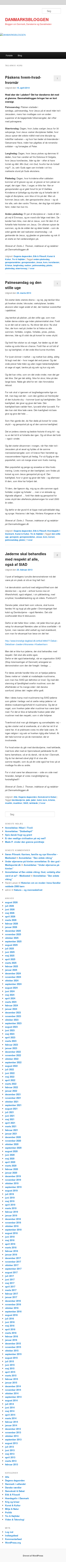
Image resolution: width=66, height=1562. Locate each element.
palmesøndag (38, 265)
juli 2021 (9, 1112)
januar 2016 (11, 1340)
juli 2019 (9, 1194)
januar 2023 (11, 1048)
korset (51, 536)
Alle (15, 796)
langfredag (18, 265)
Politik (8, 1512)
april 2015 (10, 1372)
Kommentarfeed (13, 1539)
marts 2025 (10, 962)
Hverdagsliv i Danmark (17, 1498)
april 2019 (10, 1204)
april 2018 (10, 1243)
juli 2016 (9, 1318)
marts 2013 (10, 1460)
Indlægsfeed (11, 1535)
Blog (20, 55)
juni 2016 (10, 1322)
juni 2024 (10, 991)
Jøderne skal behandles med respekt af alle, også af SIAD (25, 559)
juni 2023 (10, 1030)
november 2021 (13, 1097)
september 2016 (13, 1311)
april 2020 (10, 1162)
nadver (28, 265)
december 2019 (13, 1176)
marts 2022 (10, 1083)
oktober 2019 (11, 1183)
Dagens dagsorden (23, 256)
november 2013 (13, 1432)
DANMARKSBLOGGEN (27, 19)
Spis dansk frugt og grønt (18, 834)
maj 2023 (9, 1033)
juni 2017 (10, 1279)
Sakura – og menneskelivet (28, 889)
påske (49, 265)
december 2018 (13, 1219)
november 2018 (13, 1222)
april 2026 (10, 916)
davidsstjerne (18, 799)
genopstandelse (12, 262)
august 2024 (11, 987)
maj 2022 (9, 1076)
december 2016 (13, 1300)
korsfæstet (54, 262)
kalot (39, 799)
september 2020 (13, 1147)
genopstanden (28, 262)
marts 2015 (10, 1375)
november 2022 (13, 1055)
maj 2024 (9, 994)
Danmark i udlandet (15, 1484)
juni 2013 (10, 1450)
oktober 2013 (11, 1436)
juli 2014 (9, 1404)
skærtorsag (21, 268)
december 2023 (13, 1012)
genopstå (14, 536)
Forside (9, 55)
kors (45, 262)
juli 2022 (9, 1069)
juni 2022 (10, 1073)
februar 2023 (11, 1044)
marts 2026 (10, 920)
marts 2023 (10, 1041)
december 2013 (13, 1428)
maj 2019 (9, 1201)
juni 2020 (10, 1154)
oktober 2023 (11, 1019)
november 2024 (13, 977)
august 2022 (11, 1065)
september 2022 (13, 1062)
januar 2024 (11, 1009)
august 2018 (11, 1233)
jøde (28, 799)
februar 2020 (11, 1169)
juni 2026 (10, 909)
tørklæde (33, 802)
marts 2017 (10, 1290)
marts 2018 (10, 1247)
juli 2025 (9, 948)
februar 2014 (11, 1421)
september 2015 (13, 1354)
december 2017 (13, 1258)
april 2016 (10, 1329)
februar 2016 (11, 1336)
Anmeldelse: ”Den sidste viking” (36, 857)
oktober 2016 (11, 1307)
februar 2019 (11, 1211)
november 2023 (13, 1016)
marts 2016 (10, 1332)
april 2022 (10, 1080)
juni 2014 (10, 1407)
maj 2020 (9, 1158)
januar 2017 (11, 1297)
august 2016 (11, 1315)
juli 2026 (9, 905)
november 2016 (13, 1304)
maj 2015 (9, 1368)
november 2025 (13, 934)
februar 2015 (11, 1379)
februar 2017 (11, 1293)
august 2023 (11, 1026)
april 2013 (10, 1457)
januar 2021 (11, 1133)
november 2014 (13, 1389)
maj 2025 (9, 955)
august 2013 (11, 1443)
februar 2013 (11, 1464)
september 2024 (13, 984)
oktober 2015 (11, 1350)
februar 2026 (11, 923)
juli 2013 (9, 1446)
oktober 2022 (11, 1058)
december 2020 (13, 1137)
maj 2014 (9, 1411)
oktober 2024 (11, 980)
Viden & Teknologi (14, 1519)
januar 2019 (11, 1215)
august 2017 (11, 1272)
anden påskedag (41, 259)
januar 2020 (11, 1172)
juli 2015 (9, 1361)
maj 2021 (9, 1119)
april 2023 (10, 1037)
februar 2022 (11, 1087)
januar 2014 (11, 1425)
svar (31, 268)
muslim (8, 802)
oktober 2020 (11, 1144)
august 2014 (11, 1400)
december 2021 (13, 1094)
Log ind (9, 1532)
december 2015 (13, 1343)
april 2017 (10, 1286)
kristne (51, 799)
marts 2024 (10, 1001)
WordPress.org (13, 1542)
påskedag (10, 268)
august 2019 (11, 1190)
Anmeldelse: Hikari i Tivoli (19, 827)
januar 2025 (11, 969)
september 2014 (13, 1396)
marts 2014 (10, 1418)
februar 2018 (11, 1251)
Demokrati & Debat (47, 796)
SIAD (25, 802)
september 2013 (13, 1439)
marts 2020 (10, 1165)
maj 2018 (9, 1240)
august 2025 (11, 944)
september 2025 (13, 941)
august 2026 (11, 902)
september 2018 (13, 1229)
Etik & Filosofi (39, 256)
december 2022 (13, 1051)
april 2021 (10, 1122)
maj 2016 (9, 1325)
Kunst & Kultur (22, 533)
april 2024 (10, 998)
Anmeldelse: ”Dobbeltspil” (19, 831)
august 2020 (11, 1151)
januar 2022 (11, 1090)
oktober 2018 (11, 1226)
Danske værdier (13, 1487)
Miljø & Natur (12, 1508)
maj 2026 (9, 912)
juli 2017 (9, 1275)
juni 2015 (10, 1364)
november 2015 (13, 1347)
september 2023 (13, 1023)
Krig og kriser (12, 1501)
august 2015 (11, 1357)
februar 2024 (11, 1005)
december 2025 (13, 930)
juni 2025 (10, 952)
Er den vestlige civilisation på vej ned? (25, 838)
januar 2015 (11, 1382)
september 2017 (13, 1268)
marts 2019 (10, 1208)
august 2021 (11, 1108)
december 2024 (13, 973)
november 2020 (13, 1140)
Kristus (8, 265)
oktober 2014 (11, 1393)
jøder (33, 799)
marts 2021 (10, 1126)
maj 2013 (9, 1453)
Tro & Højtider (18, 259)
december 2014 (13, 1386)
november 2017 (13, 1261)
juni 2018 (10, 1236)
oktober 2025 (11, 937)
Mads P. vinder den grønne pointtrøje (24, 841)
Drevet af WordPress (33, 1555)
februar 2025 (11, 966)
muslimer (17, 802)
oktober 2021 (11, 1101)
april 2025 (10, 959)
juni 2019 (10, 1197)
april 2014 (10, 1414)
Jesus (39, 262)
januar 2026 (11, 927)
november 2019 (13, 1179)
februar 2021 (11, 1130)
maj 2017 (9, 1283)
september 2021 (13, 1105)
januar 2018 (11, 1254)
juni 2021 (10, 1115)
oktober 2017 (11, 1265)
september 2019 (13, 1187)
